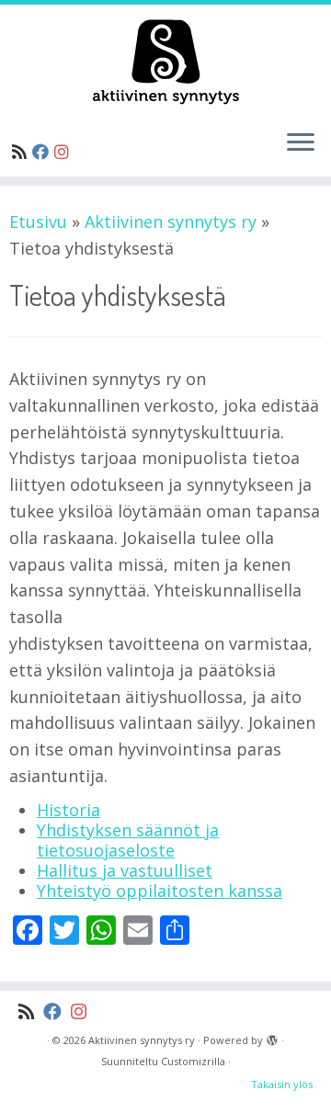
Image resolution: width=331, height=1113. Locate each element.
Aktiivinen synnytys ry (171, 221)
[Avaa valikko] (300, 143)
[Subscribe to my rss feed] (22, 152)
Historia (68, 810)
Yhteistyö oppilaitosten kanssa (159, 891)
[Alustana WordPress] (272, 1036)
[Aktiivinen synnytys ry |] (165, 60)
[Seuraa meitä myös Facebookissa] (43, 152)
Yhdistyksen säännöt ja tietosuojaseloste (128, 840)
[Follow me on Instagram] (64, 152)
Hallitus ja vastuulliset (124, 870)
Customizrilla (193, 1061)
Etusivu (38, 221)
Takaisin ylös (282, 1084)
